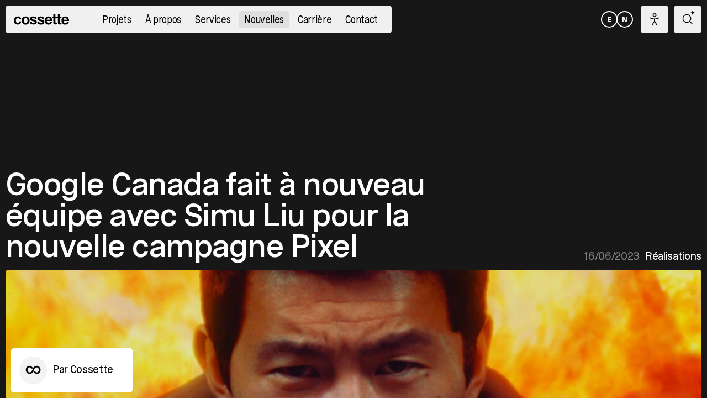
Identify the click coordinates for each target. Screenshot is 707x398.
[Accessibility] (654, 19)
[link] (41, 19)
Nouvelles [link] (264, 20)
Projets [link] (116, 20)
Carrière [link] (314, 20)
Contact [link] (361, 20)
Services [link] (212, 20)
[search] (687, 19)
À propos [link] (163, 20)
